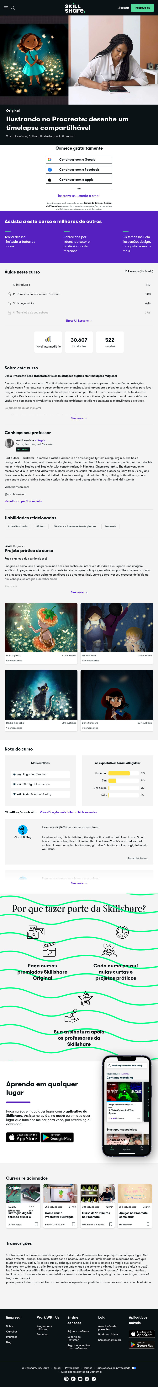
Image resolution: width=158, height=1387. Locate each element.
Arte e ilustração (18, 526)
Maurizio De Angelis (93, 1224)
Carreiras (11, 1331)
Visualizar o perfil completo (23, 501)
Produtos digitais (108, 1334)
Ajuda (57, 1368)
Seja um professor (78, 1331)
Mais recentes (87, 812)
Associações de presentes (107, 1328)
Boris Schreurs (90, 722)
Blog (8, 1342)
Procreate (110, 526)
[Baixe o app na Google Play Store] (140, 1345)
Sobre (9, 1326)
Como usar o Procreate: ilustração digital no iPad (59, 1217)
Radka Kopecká (15, 722)
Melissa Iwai (89, 655)
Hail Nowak (125, 1224)
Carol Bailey (22, 837)
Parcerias (42, 1334)
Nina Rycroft (13, 655)
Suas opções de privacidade (113, 1367)
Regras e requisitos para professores (78, 1347)
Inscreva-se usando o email (79, 196)
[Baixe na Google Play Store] (58, 1137)
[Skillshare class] (23, 1193)
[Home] (75, 8)
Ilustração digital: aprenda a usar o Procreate (20, 1217)
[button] (6, 7)
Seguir (41, 440)
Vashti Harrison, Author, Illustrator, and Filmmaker (40, 136)
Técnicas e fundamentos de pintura (75, 526)
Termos (88, 1368)
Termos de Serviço (93, 203)
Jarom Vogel (15, 1224)
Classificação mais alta (20, 812)
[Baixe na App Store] (21, 1137)
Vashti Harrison (30, 440)
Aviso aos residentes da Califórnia (81, 1371)
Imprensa (11, 1336)
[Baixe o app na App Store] (140, 1334)
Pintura (40, 526)
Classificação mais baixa (57, 812)
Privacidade (72, 1368)
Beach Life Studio (55, 1224)
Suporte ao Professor (74, 1338)
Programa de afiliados (44, 1328)
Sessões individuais (109, 1339)
